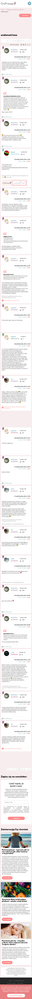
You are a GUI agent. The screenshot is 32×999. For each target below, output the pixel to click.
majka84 (13, 336)
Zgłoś (28, 59)
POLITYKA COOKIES (11, 983)
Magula (13, 152)
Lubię (24, 59)
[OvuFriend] (8, 5)
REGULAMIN (20, 983)
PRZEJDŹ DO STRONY (16, 995)
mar (12, 379)
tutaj (4, 813)
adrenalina (14, 191)
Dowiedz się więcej (24, 991)
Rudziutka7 (14, 49)
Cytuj (19, 59)
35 (23, 40)
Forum (2, 9)
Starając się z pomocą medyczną (15, 9)
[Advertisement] (16, 26)
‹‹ (7, 40)
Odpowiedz (25, 15)
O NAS (10, 980)
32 (15, 40)
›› (28, 40)
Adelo (12, 489)
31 (12, 40)
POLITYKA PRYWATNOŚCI (18, 980)
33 (18, 40)
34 (20, 40)
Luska (12, 652)
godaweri (13, 220)
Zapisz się (16, 818)
